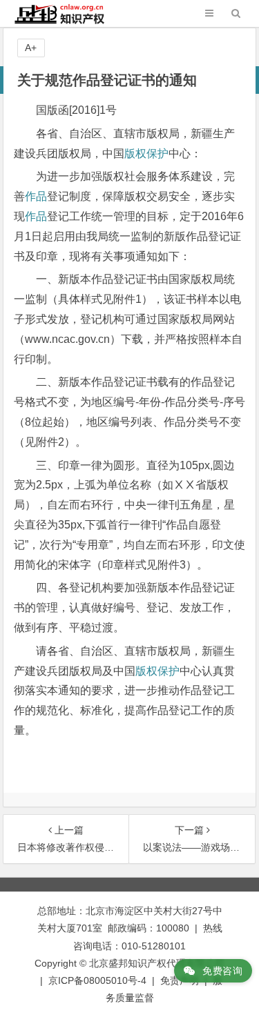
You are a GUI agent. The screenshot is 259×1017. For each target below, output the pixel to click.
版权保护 (146, 153)
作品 (36, 196)
